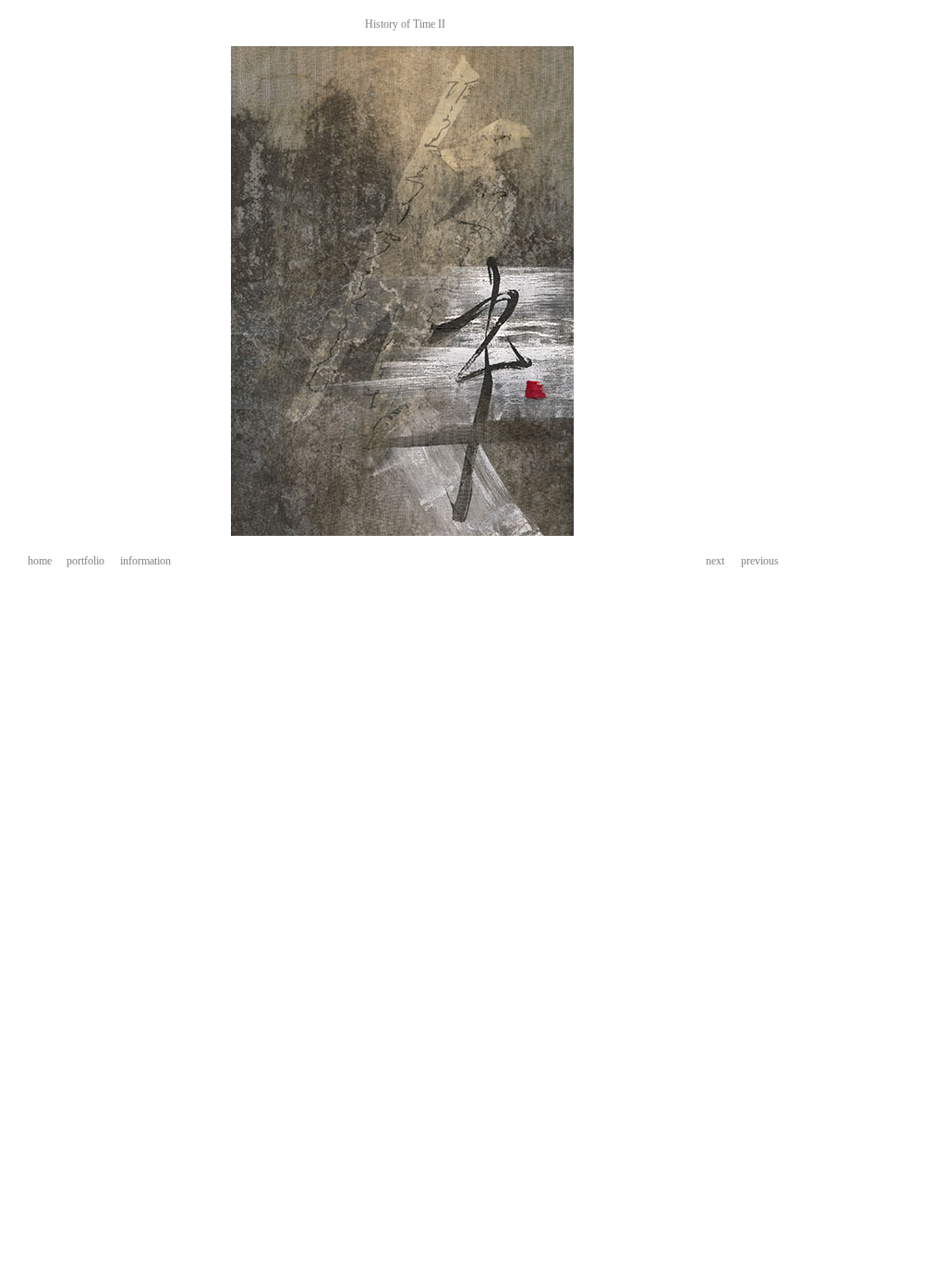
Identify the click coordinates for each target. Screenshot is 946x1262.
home (40, 560)
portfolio (85, 560)
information (145, 560)
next (715, 560)
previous (760, 560)
